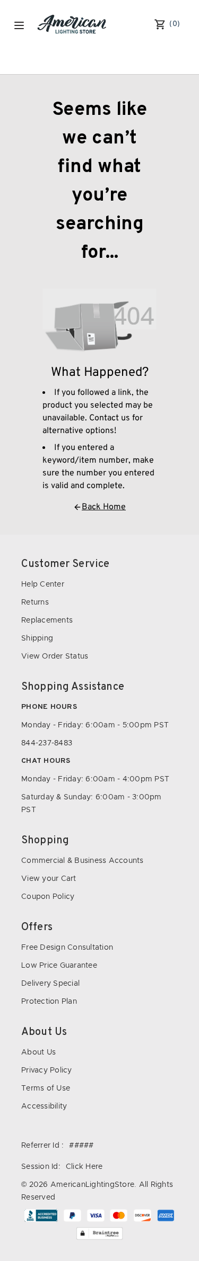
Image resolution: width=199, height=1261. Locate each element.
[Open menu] (19, 25)
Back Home (104, 507)
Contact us (109, 418)
